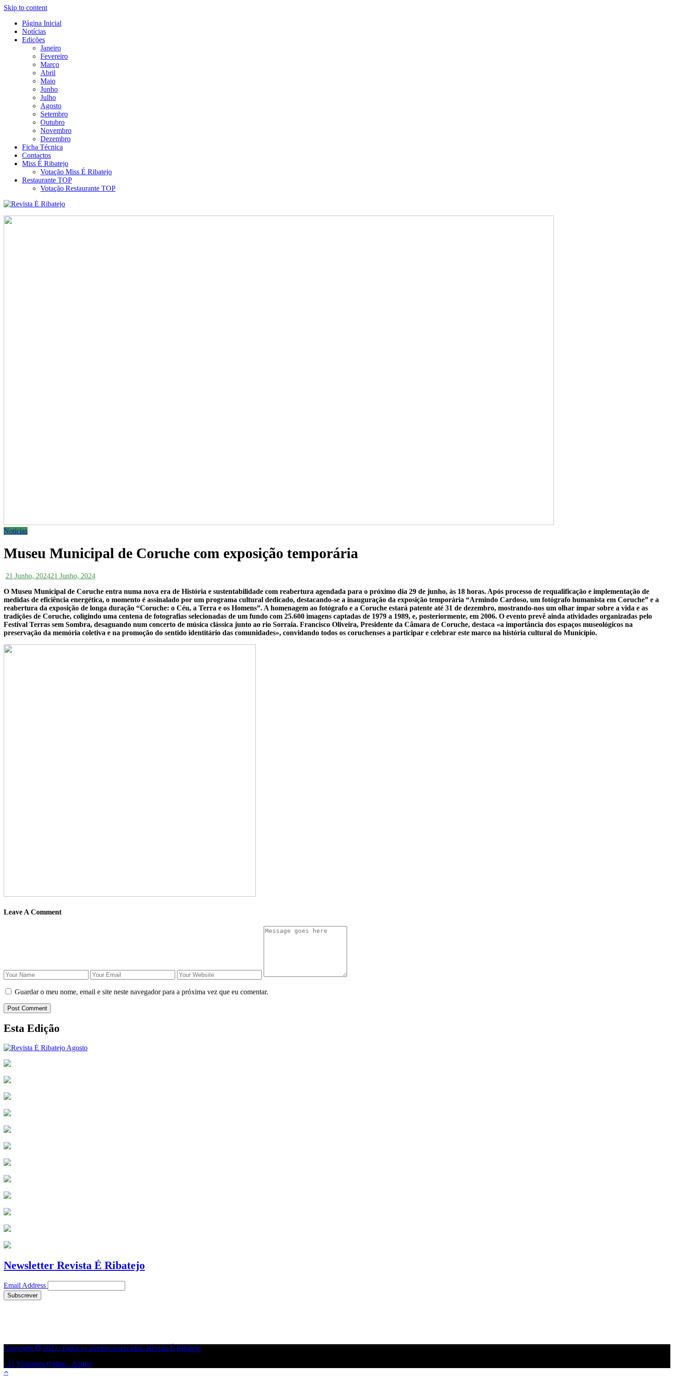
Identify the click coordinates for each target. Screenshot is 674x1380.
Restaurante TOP (47, 180)
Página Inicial (41, 23)
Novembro (56, 130)
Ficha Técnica (42, 147)
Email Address (25, 1285)
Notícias (34, 31)
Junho (49, 89)
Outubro (52, 122)
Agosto (50, 106)
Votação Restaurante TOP (78, 188)
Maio (47, 81)
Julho (48, 97)
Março (49, 64)
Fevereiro (54, 56)
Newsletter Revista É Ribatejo (74, 1265)
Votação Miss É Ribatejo (76, 172)
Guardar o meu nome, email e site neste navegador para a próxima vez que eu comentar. (141, 992)
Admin (82, 1364)
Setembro (54, 114)
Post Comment (27, 1008)
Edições (33, 40)
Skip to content (25, 7)
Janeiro (50, 48)
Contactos (36, 155)
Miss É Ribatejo (45, 163)
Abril (47, 73)
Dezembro (55, 139)
